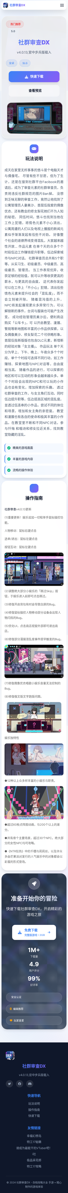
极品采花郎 (34, 1160)
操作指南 (34, 1110)
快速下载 (34, 1116)
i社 (34, 1154)
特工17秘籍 (34, 1142)
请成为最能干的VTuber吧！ (34, 1148)
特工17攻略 (34, 1166)
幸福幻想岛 (34, 1136)
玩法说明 (34, 1103)
